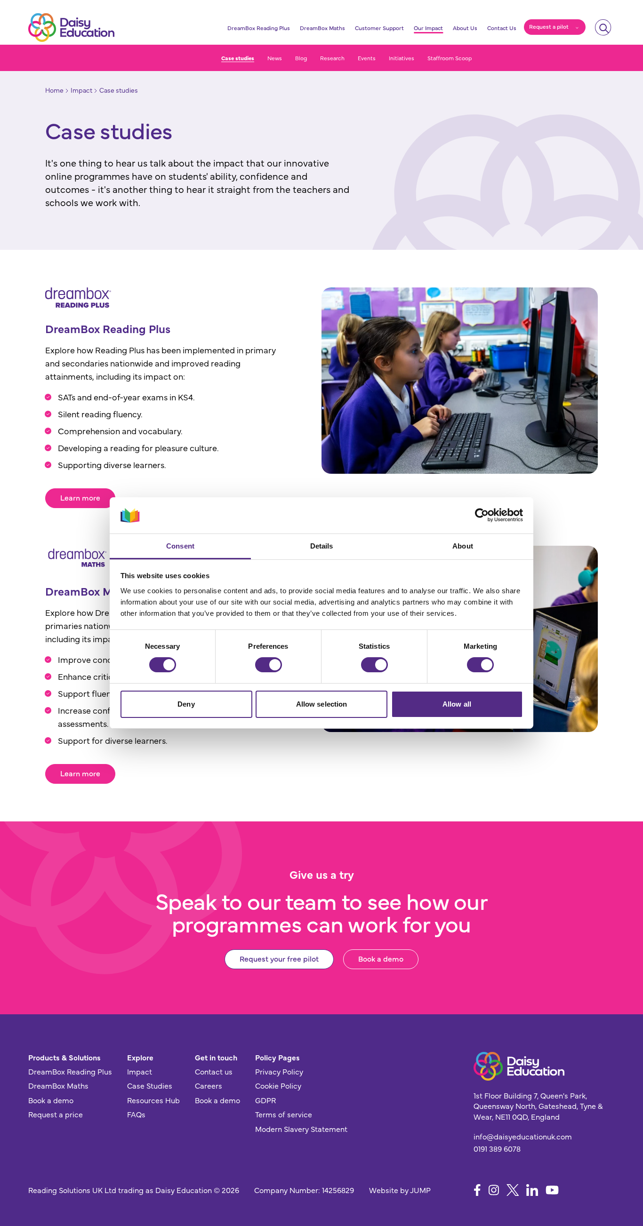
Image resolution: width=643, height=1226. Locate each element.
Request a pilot (549, 26)
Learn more (80, 497)
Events (367, 58)
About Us (465, 28)
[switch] (268, 664)
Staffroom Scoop (449, 58)
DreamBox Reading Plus (258, 28)
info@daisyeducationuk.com (523, 1136)
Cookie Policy (278, 1085)
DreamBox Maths (322, 28)
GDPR (265, 1100)
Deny (185, 704)
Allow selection (321, 704)
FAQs (136, 1114)
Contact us (214, 1071)
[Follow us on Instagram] (494, 1190)
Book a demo (380, 958)
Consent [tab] (180, 546)
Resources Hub (153, 1100)
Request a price (55, 1114)
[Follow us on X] (512, 1190)
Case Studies (149, 1085)
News (274, 58)
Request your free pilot (279, 958)
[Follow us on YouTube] (552, 1190)
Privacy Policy (279, 1071)
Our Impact (428, 28)
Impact (139, 1071)
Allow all (456, 704)
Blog (301, 58)
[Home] (71, 27)
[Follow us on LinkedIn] (532, 1190)
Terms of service (283, 1114)
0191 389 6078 (497, 1148)
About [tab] (462, 546)
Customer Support (379, 28)
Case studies (237, 58)
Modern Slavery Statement (301, 1128)
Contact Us (501, 28)
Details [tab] (321, 546)
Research (332, 58)
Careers (208, 1085)
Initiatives (401, 58)
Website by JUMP (400, 1190)
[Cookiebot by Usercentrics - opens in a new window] (482, 515)
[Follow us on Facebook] (477, 1190)
